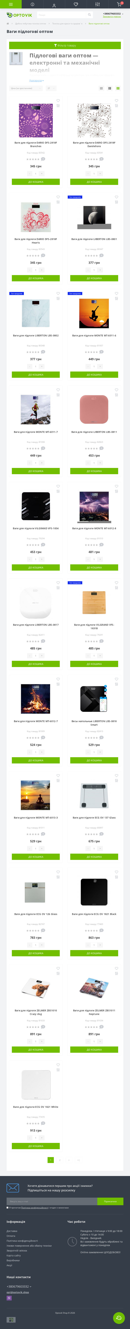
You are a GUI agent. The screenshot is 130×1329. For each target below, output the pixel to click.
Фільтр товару (66, 45)
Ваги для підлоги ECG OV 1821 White (35, 1106)
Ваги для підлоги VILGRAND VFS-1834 (36, 528)
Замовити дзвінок (112, 16)
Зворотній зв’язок (17, 1250)
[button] (54, 5)
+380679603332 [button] (18, 1286)
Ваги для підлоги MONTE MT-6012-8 (94, 528)
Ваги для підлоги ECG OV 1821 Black (94, 914)
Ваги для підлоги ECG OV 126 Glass (35, 914)
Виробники (13, 1260)
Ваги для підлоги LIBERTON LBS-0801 (94, 239)
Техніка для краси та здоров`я (67, 23)
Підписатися (110, 1201)
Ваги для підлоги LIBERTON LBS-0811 (94, 431)
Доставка (12, 1231)
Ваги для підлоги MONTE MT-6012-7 (36, 721)
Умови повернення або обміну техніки (29, 1245)
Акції (9, 1265)
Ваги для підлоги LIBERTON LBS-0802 (36, 335)
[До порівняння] (58, 106)
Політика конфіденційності (34, 1207)
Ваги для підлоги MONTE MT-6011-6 (94, 335)
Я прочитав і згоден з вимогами (39, 1207)
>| (79, 1160)
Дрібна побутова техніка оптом (30, 23)
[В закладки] (58, 101)
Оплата (11, 1235)
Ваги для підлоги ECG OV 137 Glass (94, 817)
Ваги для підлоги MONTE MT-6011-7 (36, 431)
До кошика (35, 181)
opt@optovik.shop (18, 1292)
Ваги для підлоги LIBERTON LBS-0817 (36, 624)
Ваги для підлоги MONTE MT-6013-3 (36, 817)
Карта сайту (14, 1255)
